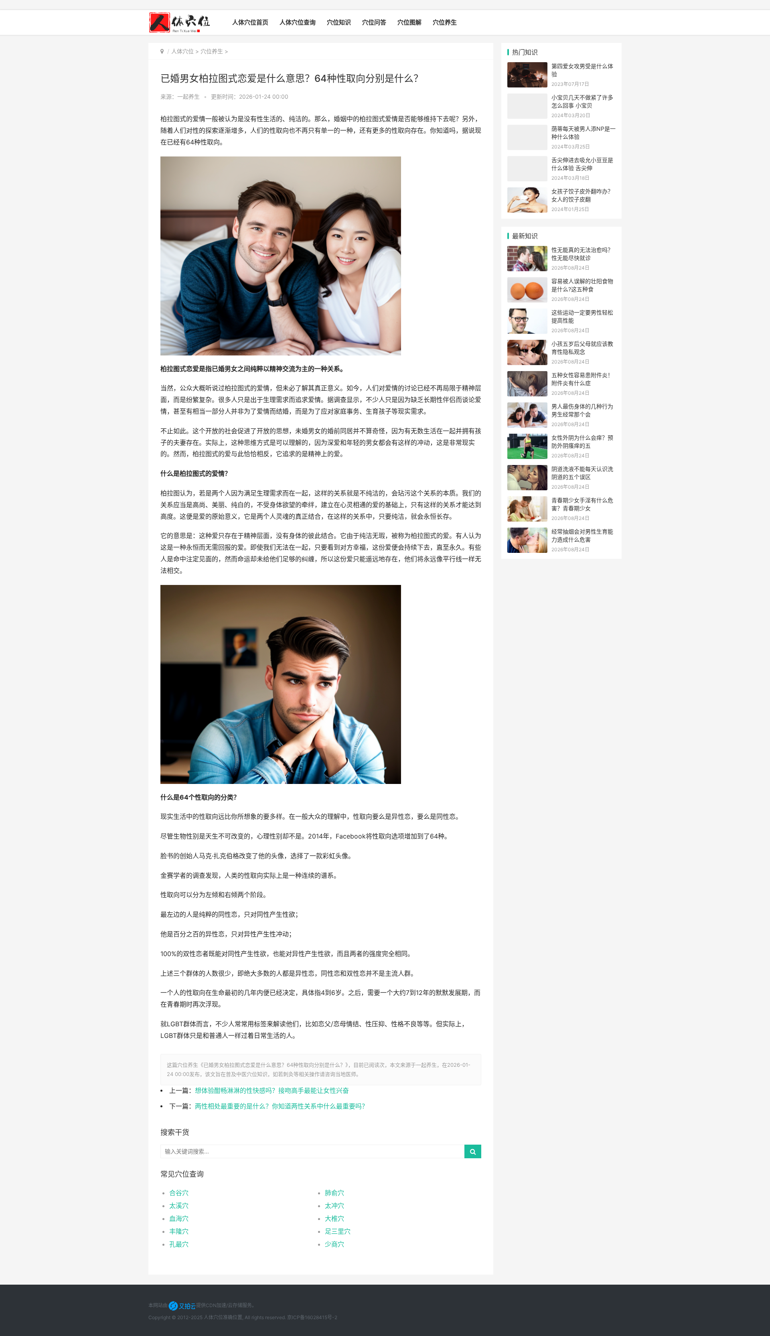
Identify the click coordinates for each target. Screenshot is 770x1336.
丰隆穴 (178, 1231)
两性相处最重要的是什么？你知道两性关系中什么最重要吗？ (281, 1106)
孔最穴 (178, 1244)
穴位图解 (409, 22)
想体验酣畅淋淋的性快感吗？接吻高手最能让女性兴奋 (272, 1090)
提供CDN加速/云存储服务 (224, 1305)
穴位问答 (374, 22)
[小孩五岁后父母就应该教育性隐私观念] (527, 344)
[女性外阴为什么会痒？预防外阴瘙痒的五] (527, 438)
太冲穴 (334, 1206)
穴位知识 (339, 22)
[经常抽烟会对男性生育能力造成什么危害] (527, 532)
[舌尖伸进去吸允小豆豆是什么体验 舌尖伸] (527, 161)
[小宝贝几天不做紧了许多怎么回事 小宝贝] (527, 98)
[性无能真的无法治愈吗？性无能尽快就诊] (527, 251)
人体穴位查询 (298, 22)
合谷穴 (178, 1193)
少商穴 (334, 1244)
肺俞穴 (334, 1193)
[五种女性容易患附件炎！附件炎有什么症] (527, 376)
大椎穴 (334, 1218)
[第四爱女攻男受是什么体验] (527, 67)
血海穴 (178, 1218)
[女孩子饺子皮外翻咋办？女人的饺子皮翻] (527, 192)
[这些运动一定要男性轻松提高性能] (527, 313)
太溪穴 (178, 1206)
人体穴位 (182, 51)
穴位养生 (445, 22)
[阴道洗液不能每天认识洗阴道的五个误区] (527, 470)
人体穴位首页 (250, 22)
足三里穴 (338, 1231)
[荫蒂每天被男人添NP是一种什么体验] (527, 129)
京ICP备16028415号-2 (312, 1317)
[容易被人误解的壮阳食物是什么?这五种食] (527, 282)
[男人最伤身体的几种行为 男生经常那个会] (527, 407)
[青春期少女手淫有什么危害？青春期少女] (527, 501)
